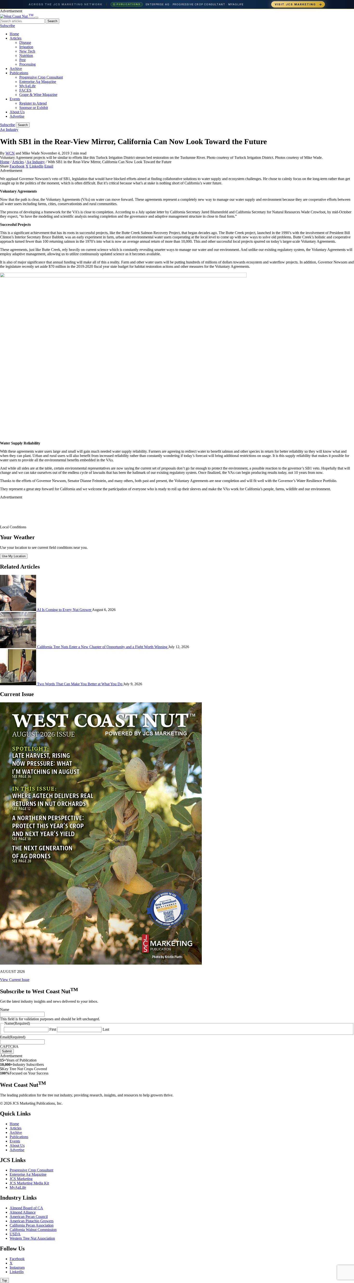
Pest (22, 60)
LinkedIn (36, 166)
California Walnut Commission (33, 1230)
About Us (17, 112)
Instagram (17, 1267)
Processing (27, 64)
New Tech (27, 51)
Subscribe (7, 26)
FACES (25, 90)
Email (48, 166)
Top (4, 1280)
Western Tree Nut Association (32, 1238)
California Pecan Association (31, 1225)
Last (106, 1029)
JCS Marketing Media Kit (29, 1183)
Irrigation (26, 47)
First (52, 1029)
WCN (10, 153)
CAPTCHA (9, 1046)
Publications (19, 73)
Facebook (17, 166)
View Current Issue (14, 980)
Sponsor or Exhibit (33, 108)
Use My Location (14, 556)
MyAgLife (27, 86)
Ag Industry (9, 130)
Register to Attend (33, 103)
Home (14, 34)
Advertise (17, 116)
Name (4, 1010)
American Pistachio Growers (31, 1221)
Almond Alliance (23, 1212)
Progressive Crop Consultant (41, 77)
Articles (15, 38)
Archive (16, 69)
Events (15, 99)
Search (52, 21)
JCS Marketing (21, 1179)
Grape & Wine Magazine (38, 95)
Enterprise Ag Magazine (37, 82)
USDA (15, 1234)
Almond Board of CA (26, 1208)
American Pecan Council (29, 1217)
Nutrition (26, 56)
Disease (25, 42)
